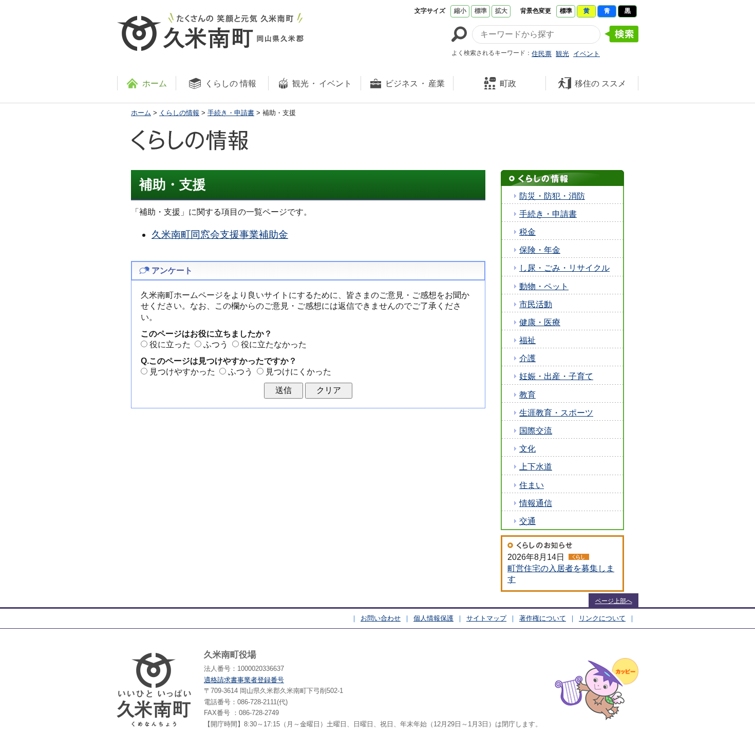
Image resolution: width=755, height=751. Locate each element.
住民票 (542, 54)
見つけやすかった (182, 371)
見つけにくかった (298, 371)
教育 (527, 394)
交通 (527, 521)
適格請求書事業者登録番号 (244, 680)
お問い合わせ (381, 618)
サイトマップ (486, 618)
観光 (562, 54)
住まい (531, 485)
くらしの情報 (179, 113)
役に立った (170, 344)
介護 (527, 358)
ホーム (141, 113)
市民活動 (535, 304)
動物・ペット (544, 286)
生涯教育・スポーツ (556, 412)
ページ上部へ (613, 601)
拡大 (501, 10)
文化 (527, 448)
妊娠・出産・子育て (556, 376)
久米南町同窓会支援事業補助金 (220, 234)
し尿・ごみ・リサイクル (564, 268)
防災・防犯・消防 (552, 196)
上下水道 (535, 466)
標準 (481, 10)
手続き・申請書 (230, 113)
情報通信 (535, 503)
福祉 (527, 340)
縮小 (460, 10)
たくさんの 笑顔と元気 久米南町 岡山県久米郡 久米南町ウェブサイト (210, 32)
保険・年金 (539, 250)
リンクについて (602, 618)
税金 (527, 232)
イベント (586, 54)
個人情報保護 (433, 618)
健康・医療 (539, 322)
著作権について (542, 618)
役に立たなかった (274, 344)
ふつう (215, 344)
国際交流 (535, 430)
